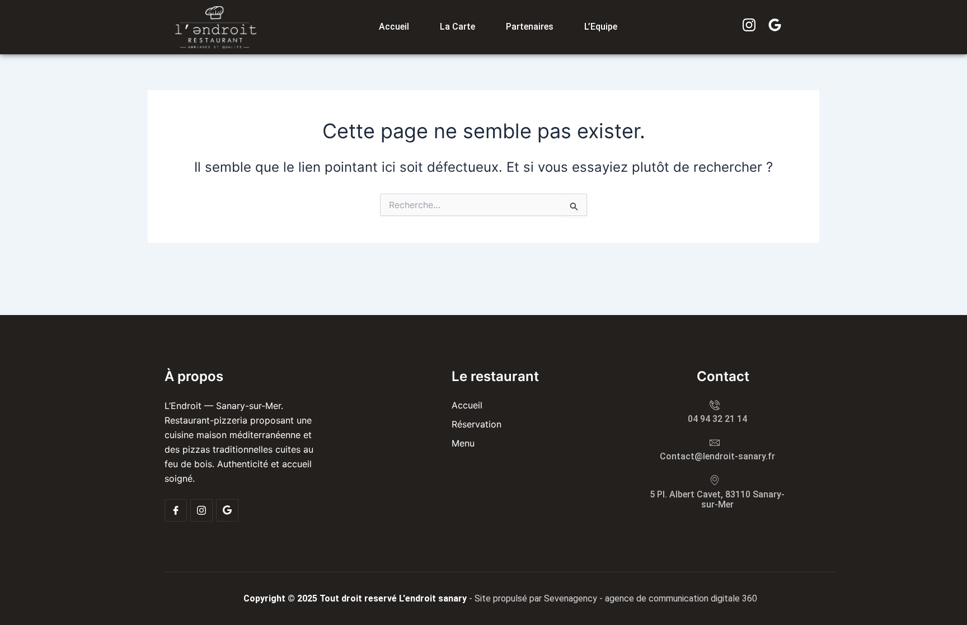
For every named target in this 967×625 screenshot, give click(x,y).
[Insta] (201, 510)
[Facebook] (176, 510)
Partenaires (529, 26)
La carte (457, 26)
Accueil (394, 26)
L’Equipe (600, 26)
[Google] (227, 510)
